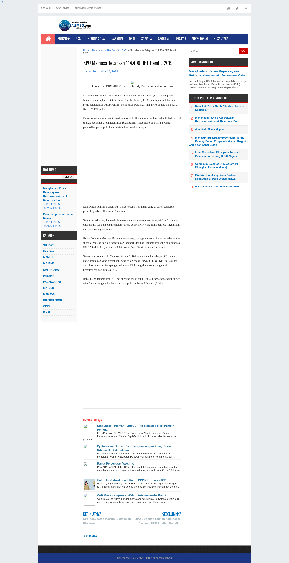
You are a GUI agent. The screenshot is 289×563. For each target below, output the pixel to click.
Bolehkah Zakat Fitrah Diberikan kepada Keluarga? (219, 108)
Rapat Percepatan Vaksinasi (116, 463)
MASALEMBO (144, 558)
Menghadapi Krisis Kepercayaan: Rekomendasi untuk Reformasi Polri (55, 194)
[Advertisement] (59, 106)
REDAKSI (46, 8)
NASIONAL (117, 38)
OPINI (132, 38)
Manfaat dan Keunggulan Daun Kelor (217, 186)
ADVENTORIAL (200, 38)
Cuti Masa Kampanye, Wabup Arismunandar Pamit (131, 495)
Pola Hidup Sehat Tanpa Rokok (58, 216)
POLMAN (48, 275)
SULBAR (62, 38)
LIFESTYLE (180, 38)
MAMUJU (48, 257)
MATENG (48, 288)
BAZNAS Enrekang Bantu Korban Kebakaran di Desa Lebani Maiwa (215, 177)
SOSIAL (145, 38)
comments (90, 535)
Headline (48, 251)
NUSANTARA (221, 38)
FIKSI (78, 38)
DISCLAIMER (63, 8)
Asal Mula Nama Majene (209, 129)
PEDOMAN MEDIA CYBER (88, 8)
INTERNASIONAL (96, 38)
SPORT (162, 38)
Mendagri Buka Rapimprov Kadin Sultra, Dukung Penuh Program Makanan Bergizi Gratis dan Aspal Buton (217, 141)
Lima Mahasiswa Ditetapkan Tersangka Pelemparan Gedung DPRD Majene (218, 154)
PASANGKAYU (52, 281)
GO (243, 50)
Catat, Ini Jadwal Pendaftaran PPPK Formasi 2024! (131, 480)
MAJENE (48, 263)
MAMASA (49, 294)
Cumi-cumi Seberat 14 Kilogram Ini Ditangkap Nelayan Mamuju (216, 165)
